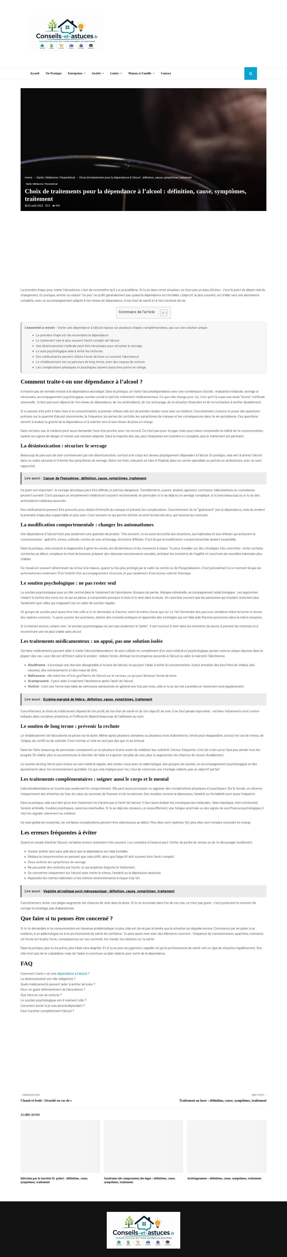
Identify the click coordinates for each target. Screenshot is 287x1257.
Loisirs (114, 73)
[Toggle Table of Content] (161, 312)
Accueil (34, 73)
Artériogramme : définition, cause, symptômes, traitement (224, 1178)
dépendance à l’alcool (72, 973)
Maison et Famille (139, 73)
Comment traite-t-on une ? (55, 973)
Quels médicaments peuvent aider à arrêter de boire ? (58, 984)
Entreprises (75, 73)
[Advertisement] (180, 33)
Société (96, 73)
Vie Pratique (54, 73)
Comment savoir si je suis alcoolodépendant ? (53, 1006)
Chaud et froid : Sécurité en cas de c (46, 1100)
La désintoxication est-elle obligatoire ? (48, 979)
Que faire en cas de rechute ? (41, 995)
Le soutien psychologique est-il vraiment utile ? (53, 1000)
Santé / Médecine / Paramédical (42, 184)
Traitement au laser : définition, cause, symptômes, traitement (222, 1100)
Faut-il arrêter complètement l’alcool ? (47, 1011)
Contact (166, 73)
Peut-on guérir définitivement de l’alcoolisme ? (53, 989)
